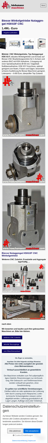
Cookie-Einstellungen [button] (23, 435)
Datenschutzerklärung (19, 441)
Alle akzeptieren (32, 431)
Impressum (32, 441)
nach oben (6, 324)
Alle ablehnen (15, 431)
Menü (43, 5)
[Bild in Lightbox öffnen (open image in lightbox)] (24, 106)
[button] (10, 32)
